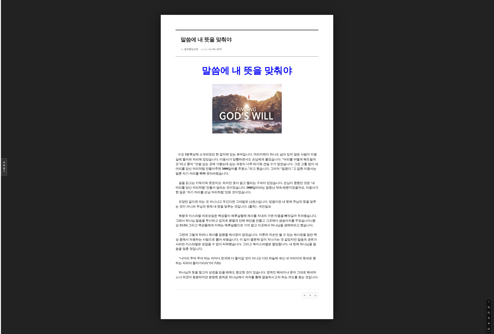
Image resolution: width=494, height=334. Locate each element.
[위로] (488, 318)
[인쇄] (488, 328)
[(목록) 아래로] (488, 323)
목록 (4, 167)
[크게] (488, 307)
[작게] (488, 312)
